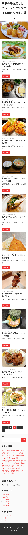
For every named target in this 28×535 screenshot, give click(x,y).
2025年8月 (6, 495)
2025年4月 (6, 503)
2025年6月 (6, 499)
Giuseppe (12, 61)
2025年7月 (6, 497)
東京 (4, 520)
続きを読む (5, 76)
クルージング (7, 516)
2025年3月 (6, 506)
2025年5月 (6, 501)
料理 (4, 518)
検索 (3, 437)
